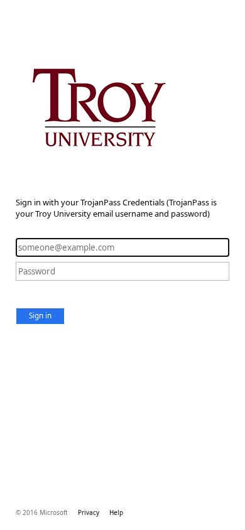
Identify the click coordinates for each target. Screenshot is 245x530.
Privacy (88, 512)
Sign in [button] (40, 315)
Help (116, 512)
